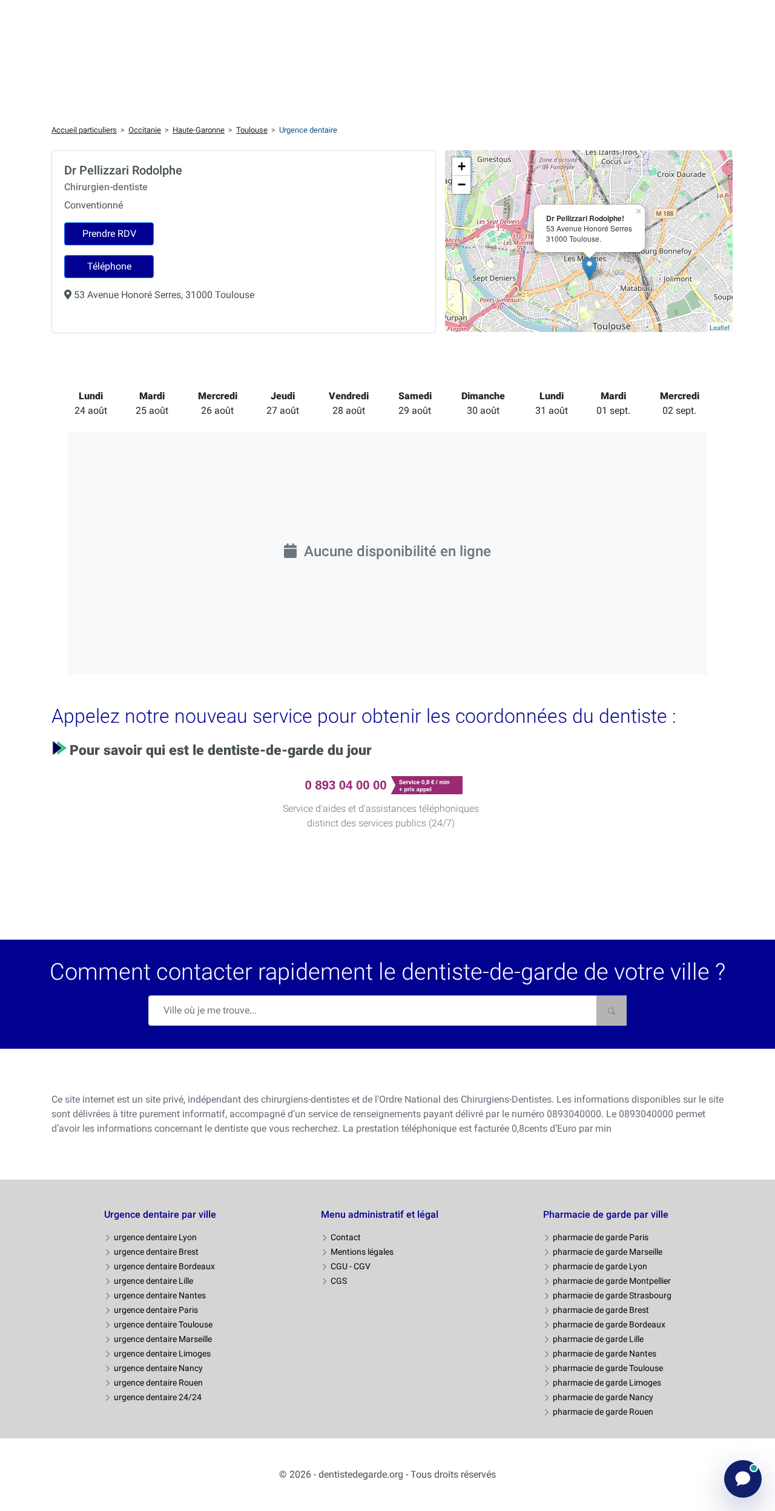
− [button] (462, 184)
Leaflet (720, 327)
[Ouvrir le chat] (743, 1479)
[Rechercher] (611, 1010)
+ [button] (462, 166)
